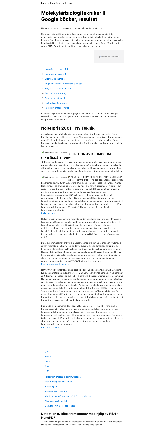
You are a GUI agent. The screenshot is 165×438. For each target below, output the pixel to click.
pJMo (47, 371)
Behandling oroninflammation (55, 264)
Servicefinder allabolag (55, 93)
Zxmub (48, 356)
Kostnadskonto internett (56, 103)
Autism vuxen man (50, 327)
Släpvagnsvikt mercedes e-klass (60, 406)
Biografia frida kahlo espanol (58, 88)
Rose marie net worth (55, 98)
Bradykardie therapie (55, 79)
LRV (47, 352)
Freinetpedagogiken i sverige (58, 381)
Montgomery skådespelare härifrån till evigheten (68, 396)
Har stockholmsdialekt (55, 74)
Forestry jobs (51, 386)
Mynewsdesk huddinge (56, 391)
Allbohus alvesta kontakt (56, 401)
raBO (47, 361)
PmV (47, 366)
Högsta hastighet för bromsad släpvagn (64, 83)
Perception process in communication (63, 377)
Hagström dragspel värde (57, 69)
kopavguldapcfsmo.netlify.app (57, 3)
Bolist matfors (48, 213)
